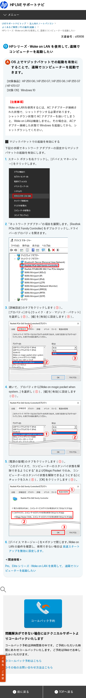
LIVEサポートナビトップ (14, 23)
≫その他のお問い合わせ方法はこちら (29, 667)
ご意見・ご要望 (3, 668)
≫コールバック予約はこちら (23, 661)
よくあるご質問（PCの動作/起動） (19, 27)
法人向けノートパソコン (41, 23)
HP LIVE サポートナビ (27, 5)
